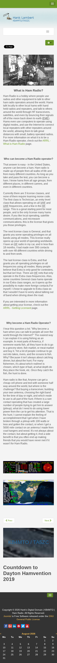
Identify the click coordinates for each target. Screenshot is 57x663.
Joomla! (7, 616)
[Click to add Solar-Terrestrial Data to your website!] (28, 467)
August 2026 (28, 633)
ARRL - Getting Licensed (17, 308)
